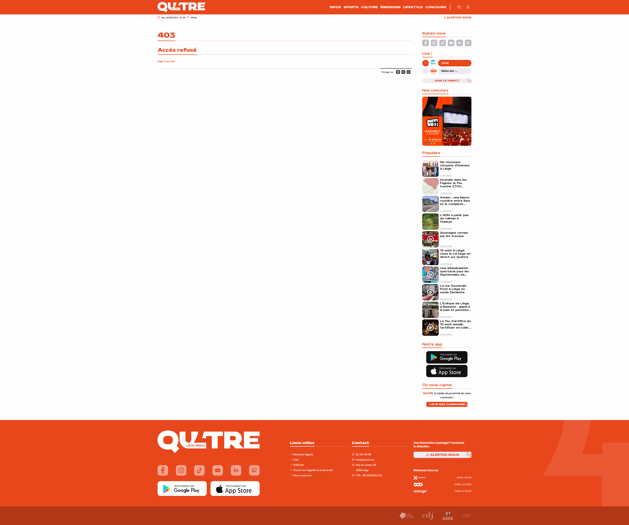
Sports (351, 7)
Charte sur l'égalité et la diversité (313, 470)
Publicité (298, 464)
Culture (369, 7)
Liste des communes (447, 404)
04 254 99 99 (363, 454)
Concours (435, 7)
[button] (468, 7)
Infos (335, 7)
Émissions (391, 7)
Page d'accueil (166, 61)
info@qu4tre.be (365, 459)
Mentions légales (303, 454)
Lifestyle (413, 7)
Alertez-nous (444, 455)
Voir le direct (446, 80)
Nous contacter (302, 475)
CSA (295, 459)
